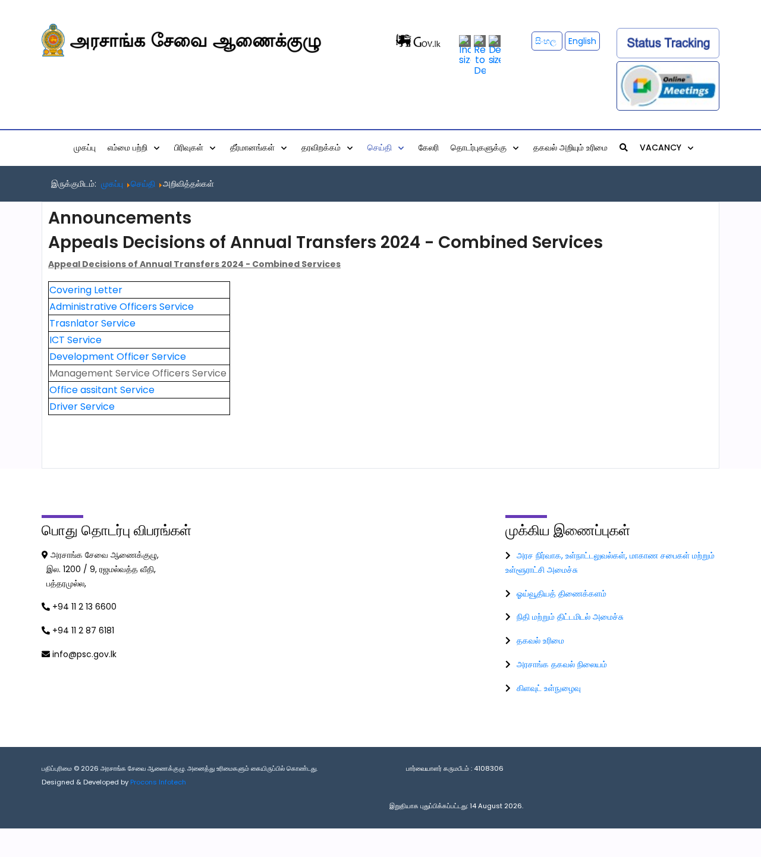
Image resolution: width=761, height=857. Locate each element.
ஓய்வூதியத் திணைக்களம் (561, 593)
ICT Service (75, 340)
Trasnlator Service (92, 323)
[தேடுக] (624, 147)
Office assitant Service (102, 390)
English (582, 41)
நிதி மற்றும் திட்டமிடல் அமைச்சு (570, 617)
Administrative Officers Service (121, 306)
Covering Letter (85, 290)
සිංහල (547, 41)
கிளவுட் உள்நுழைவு (549, 688)
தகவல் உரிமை (540, 640)
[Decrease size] (495, 49)
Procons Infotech (158, 782)
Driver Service (82, 406)
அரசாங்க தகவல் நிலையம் (562, 664)
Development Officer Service (118, 356)
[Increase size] (465, 49)
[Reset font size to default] (480, 55)
